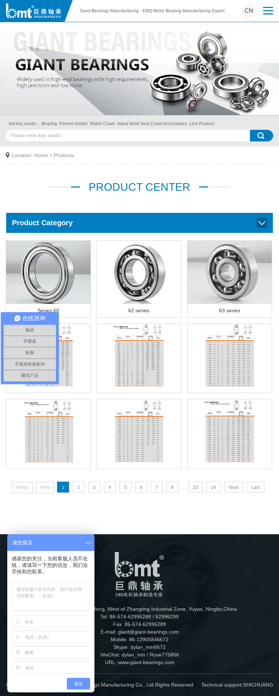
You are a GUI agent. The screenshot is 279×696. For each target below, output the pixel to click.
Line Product (201, 123)
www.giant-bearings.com (146, 662)
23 (195, 487)
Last (255, 487)
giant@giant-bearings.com (148, 632)
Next (233, 487)
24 (213, 487)
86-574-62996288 (130, 616)
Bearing (49, 123)
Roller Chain (102, 123)
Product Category (42, 223)
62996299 (167, 616)
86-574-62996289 (145, 624)
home (41, 155)
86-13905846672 (149, 639)
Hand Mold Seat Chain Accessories (152, 123)
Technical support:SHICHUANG (237, 685)
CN (248, 11)
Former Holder (73, 123)
